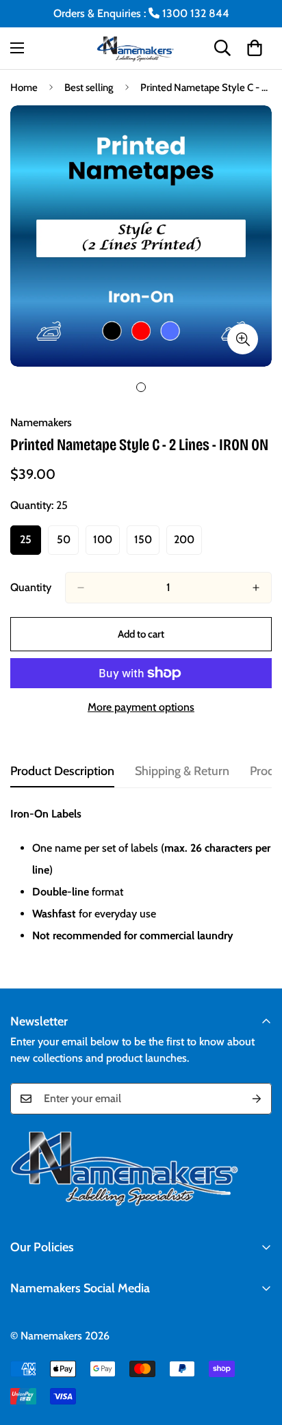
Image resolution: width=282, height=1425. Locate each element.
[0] (255, 48)
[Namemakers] (141, 48)
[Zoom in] (242, 339)
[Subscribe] (257, 1098)
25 (30, 544)
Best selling (89, 87)
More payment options (141, 707)
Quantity (30, 587)
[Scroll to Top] (257, 1352)
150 (146, 544)
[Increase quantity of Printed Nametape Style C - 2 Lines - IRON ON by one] (256, 588)
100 (106, 544)
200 (188, 544)
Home (24, 87)
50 (68, 544)
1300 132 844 (194, 13)
